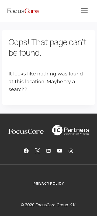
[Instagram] (71, 151)
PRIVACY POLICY (48, 183)
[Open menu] (84, 10)
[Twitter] (37, 151)
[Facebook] (26, 151)
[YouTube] (59, 151)
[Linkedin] (48, 151)
